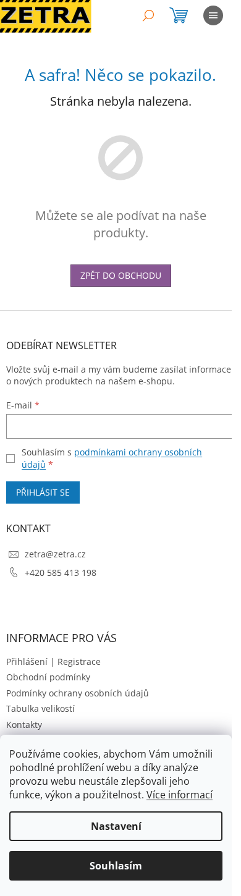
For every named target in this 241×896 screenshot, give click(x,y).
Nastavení (116, 826)
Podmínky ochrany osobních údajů (77, 693)
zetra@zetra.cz (55, 554)
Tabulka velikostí (40, 708)
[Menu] (213, 15)
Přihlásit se (43, 492)
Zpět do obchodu (120, 275)
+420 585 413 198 (60, 572)
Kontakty (24, 724)
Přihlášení (27, 661)
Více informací (179, 794)
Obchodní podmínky (48, 677)
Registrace (79, 661)
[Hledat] (148, 15)
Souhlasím (116, 866)
